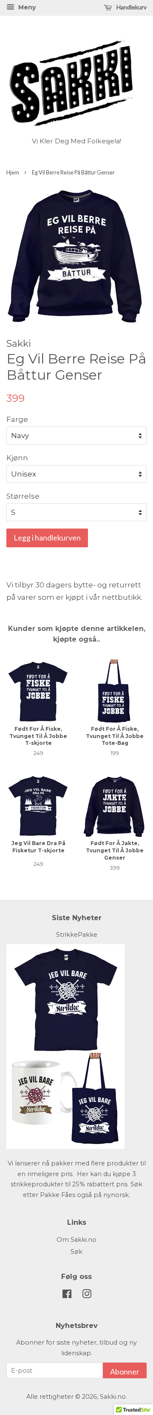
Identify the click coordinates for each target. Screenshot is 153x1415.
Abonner (124, 1371)
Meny (26, 7)
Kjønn (17, 457)
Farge (17, 419)
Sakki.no (113, 1396)
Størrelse (23, 496)
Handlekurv (131, 7)
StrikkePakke (76, 934)
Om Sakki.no (76, 1240)
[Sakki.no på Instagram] (86, 1295)
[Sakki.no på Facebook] (67, 1295)
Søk (76, 1251)
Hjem (12, 172)
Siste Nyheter (77, 918)
